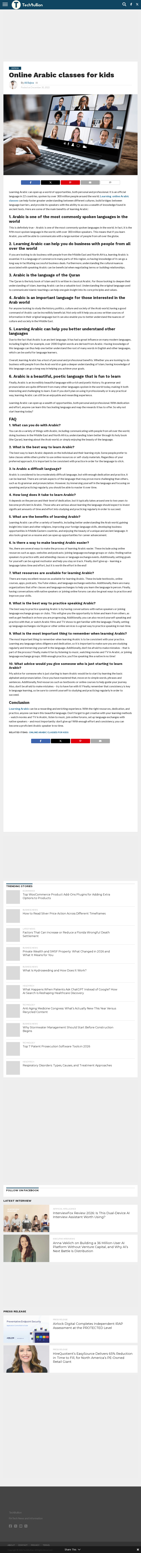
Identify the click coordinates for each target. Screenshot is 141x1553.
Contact (23, 1545)
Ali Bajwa (29, 82)
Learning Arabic (19, 708)
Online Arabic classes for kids (48, 732)
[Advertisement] (70, 35)
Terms (46, 1545)
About (11, 1545)
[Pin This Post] (70, 181)
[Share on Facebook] (30, 181)
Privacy (35, 1545)
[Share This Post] (50, 181)
